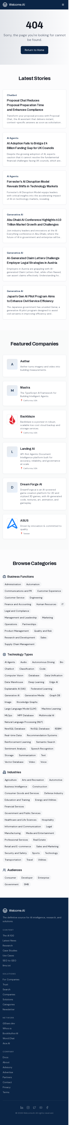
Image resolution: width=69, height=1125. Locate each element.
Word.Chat (9, 1038)
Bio (61, 662)
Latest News (9, 940)
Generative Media (34, 695)
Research (8, 945)
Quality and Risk (43, 630)
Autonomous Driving (43, 662)
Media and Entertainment (40, 833)
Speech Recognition (42, 748)
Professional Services (16, 839)
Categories (9, 1004)
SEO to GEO (9, 960)
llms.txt (7, 965)
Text (43, 755)
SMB (26, 884)
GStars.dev (9, 1023)
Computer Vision (14, 675)
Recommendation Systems (42, 735)
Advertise (8, 1072)
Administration (13, 584)
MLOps (8, 715)
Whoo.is (7, 1028)
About (6, 1062)
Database (34, 675)
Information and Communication (23, 826)
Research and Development (20, 637)
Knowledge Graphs (27, 702)
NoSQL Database (40, 728)
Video (32, 761)
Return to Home (34, 50)
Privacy (7, 1087)
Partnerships (29, 624)
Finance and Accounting (18, 604)
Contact (7, 1082)
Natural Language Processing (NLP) (24, 722)
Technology (51, 853)
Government (12, 884)
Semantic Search (45, 741)
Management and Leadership (21, 617)
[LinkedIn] (21, 1107)
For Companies (11, 979)
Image (8, 702)
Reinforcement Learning (18, 741)
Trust (5, 984)
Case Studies (10, 950)
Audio (23, 662)
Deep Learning (36, 682)
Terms (6, 1092)
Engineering (36, 597)
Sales (43, 637)
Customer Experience (49, 590)
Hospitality (48, 819)
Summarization (27, 755)
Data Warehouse (14, 682)
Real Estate (39, 839)
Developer (27, 877)
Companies (9, 994)
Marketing (47, 617)
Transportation (13, 859)
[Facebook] (47, 1107)
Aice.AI (6, 1043)
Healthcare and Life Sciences (21, 819)
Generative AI (15, 214)
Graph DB (55, 695)
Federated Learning (41, 688)
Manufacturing (13, 833)
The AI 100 (8, 935)
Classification (26, 668)
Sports (36, 853)
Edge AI (54, 682)
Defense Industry (53, 793)
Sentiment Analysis (15, 748)
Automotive (55, 779)
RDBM (58, 728)
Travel (29, 859)
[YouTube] (40, 1107)
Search (6, 989)
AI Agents (12, 138)
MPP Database (26, 715)
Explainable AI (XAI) (15, 688)
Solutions (8, 999)
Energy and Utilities (45, 799)
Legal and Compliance (17, 610)
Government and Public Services (23, 813)
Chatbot (12, 95)
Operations (11, 624)
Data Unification (53, 675)
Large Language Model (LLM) (20, 708)
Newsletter (9, 1009)
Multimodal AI (46, 715)
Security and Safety (16, 853)
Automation (33, 584)
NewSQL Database (15, 728)
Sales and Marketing (47, 846)
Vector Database (14, 761)
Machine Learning (51, 708)
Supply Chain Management (19, 644)
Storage (9, 755)
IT (62, 604)
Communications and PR (18, 590)
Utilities (42, 859)
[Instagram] (28, 1107)
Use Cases (8, 955)
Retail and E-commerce (18, 846)
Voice (44, 761)
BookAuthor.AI (10, 1033)
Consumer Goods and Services (22, 793)
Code (43, 668)
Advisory (7, 1067)
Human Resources (46, 604)
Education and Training (17, 799)
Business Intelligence (16, 786)
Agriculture (11, 779)
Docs (5, 1057)
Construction (39, 786)
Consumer (10, 877)
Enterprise (43, 877)
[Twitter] (34, 1107)
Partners (7, 1077)
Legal (49, 826)
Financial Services (14, 806)
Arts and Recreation (33, 779)
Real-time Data (13, 735)
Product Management (17, 630)
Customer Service (14, 597)
